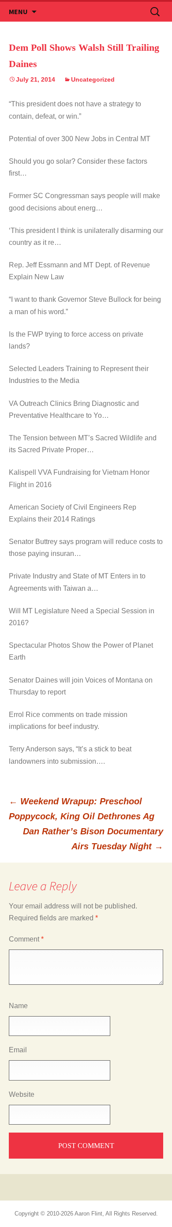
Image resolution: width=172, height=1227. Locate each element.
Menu (18, 11)
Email (18, 1050)
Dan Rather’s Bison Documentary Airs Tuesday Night (93, 838)
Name (18, 1005)
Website (21, 1094)
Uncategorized (93, 79)
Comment (26, 939)
